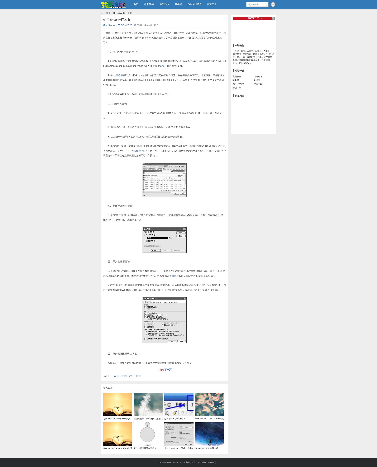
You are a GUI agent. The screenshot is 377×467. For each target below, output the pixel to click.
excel (235, 120)
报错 (265, 101)
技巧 (249, 120)
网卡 (254, 110)
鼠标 (138, 151)
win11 (272, 101)
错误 (259, 101)
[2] (162, 369)
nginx (235, 115)
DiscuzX (257, 120)
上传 (265, 120)
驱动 (248, 110)
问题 (260, 110)
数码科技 (164, 4)
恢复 (249, 124)
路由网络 (258, 76)
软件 (261, 106)
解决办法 (269, 110)
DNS (253, 115)
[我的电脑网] (102, 13)
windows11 (238, 110)
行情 (162, 66)
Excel (115, 376)
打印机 (251, 101)
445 (242, 124)
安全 (242, 120)
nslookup (245, 115)
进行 (131, 376)
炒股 (138, 376)
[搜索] (266, 4)
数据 (255, 124)
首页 (136, 4)
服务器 (178, 4)
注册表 (243, 106)
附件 (271, 120)
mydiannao (111, 25)
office (266, 115)
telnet (236, 124)
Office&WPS (194, 4)
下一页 (168, 369)
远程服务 (252, 106)
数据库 (257, 80)
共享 (235, 101)
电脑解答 (149, 4)
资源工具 (211, 4)
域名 (260, 115)
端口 (235, 106)
